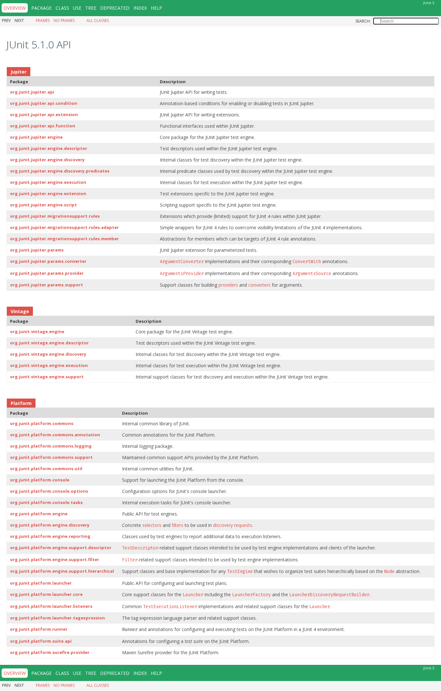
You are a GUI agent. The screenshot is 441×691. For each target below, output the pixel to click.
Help (156, 8)
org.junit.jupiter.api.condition (43, 103)
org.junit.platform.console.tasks (46, 502)
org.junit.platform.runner (38, 629)
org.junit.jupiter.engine (36, 137)
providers (228, 285)
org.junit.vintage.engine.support (47, 377)
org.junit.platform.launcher (41, 583)
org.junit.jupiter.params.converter (48, 261)
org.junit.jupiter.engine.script (43, 205)
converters (259, 285)
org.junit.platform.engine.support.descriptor (60, 547)
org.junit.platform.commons (41, 423)
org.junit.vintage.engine (37, 331)
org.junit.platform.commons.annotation (55, 435)
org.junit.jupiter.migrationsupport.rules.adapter (64, 227)
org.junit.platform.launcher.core (46, 594)
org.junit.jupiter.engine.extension (48, 193)
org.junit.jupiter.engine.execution (48, 182)
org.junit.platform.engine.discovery (49, 525)
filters (177, 525)
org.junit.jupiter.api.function (42, 126)
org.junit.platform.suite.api (41, 641)
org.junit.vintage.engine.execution (49, 365)
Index (140, 8)
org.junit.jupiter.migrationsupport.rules (55, 216)
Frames (43, 20)
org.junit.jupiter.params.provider (47, 273)
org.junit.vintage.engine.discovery (48, 354)
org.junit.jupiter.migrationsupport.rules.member (64, 239)
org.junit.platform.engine (38, 514)
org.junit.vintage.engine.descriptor (49, 343)
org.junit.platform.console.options (49, 491)
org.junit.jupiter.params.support (46, 285)
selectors (151, 525)
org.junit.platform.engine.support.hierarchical (62, 571)
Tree (90, 8)
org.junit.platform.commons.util (46, 468)
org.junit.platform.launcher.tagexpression (57, 618)
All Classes (98, 20)
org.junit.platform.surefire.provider (49, 652)
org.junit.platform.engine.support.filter (54, 559)
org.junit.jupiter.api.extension (44, 114)
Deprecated (114, 8)
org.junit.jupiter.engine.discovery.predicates (59, 171)
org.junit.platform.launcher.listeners (51, 606)
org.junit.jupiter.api (32, 92)
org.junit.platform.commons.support (51, 457)
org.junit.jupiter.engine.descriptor (48, 148)
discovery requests (232, 525)
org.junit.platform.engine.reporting (50, 536)
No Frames (64, 20)
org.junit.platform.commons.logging (51, 446)
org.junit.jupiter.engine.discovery (47, 160)
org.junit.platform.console (39, 480)
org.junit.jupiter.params (37, 250)
